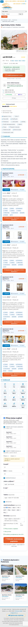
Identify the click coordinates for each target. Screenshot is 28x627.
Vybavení (7, 189)
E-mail (6, 488)
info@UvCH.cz (14, 613)
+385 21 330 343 (9, 90)
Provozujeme (6, 618)
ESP (5, 510)
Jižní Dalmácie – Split (6, 20)
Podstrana (14, 20)
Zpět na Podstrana (7, 110)
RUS (13, 510)
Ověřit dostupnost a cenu (15, 75)
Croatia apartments (14, 621)
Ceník (22, 189)
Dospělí (6, 464)
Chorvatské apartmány (14, 624)
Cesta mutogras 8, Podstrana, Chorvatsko (13, 27)
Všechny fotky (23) (22, 50)
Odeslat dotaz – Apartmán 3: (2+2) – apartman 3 (14, 322)
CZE (5, 507)
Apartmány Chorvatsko (20, 623)
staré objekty (5, 623)
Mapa (14, 98)
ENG (9, 507)
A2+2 (13, 60)
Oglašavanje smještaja (16, 615)
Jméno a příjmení (9, 481)
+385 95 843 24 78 (9, 92)
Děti (8, 471)
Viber (21, 94)
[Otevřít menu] (2, 1)
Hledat (5, 16)
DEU (14, 507)
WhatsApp (9, 94)
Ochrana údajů (18, 611)
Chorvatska (16, 619)
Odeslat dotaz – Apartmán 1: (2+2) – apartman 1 (14, 218)
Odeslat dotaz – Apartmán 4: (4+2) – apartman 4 (14, 374)
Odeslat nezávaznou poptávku (15, 540)
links (13, 623)
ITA (18, 507)
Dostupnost (15, 189)
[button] (14, 105)
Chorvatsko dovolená (8, 619)
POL (5, 512)
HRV (18, 510)
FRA (9, 510)
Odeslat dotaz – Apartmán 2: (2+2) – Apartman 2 (14, 270)
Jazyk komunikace (12, 505)
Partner (10, 623)
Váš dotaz (10, 515)
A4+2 (23, 60)
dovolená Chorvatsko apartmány (17, 618)
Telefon (9, 494)
